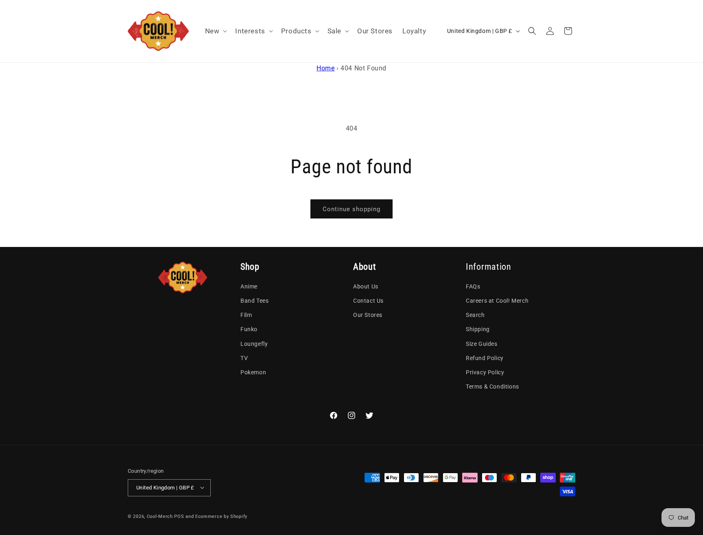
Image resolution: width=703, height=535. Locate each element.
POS (179, 516)
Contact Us (368, 301)
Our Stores (367, 315)
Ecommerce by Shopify (221, 516)
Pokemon (253, 372)
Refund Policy (485, 358)
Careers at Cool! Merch (497, 301)
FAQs (473, 286)
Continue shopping (351, 209)
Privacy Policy (485, 372)
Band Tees (254, 301)
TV (244, 358)
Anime (249, 286)
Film (246, 315)
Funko (249, 329)
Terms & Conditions (492, 387)
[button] (215, 31)
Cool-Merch (160, 516)
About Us (365, 286)
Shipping (478, 329)
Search (475, 315)
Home (325, 68)
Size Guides (482, 344)
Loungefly (254, 344)
